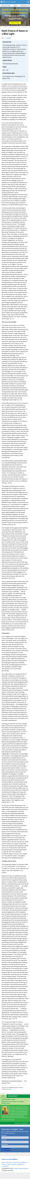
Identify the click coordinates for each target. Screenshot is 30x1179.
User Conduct (12, 1164)
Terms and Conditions (19, 1162)
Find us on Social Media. (10, 1159)
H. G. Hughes (7, 38)
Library (15, 5)
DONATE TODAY (15, 23)
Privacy (4, 1164)
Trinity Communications (20, 1168)
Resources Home (6, 5)
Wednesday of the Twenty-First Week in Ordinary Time (12, 1102)
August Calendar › (22, 1123)
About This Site (6, 1162)
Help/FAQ (20, 1164)
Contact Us (5, 1166)
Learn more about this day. (8, 1119)
